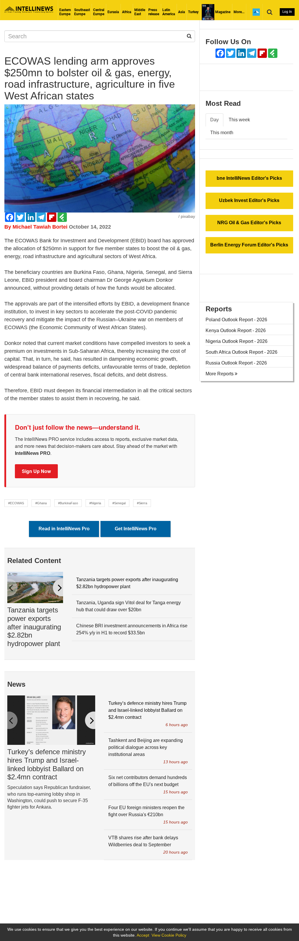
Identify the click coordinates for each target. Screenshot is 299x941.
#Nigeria (95, 503)
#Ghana (41, 503)
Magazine (222, 12)
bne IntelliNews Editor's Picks (249, 178)
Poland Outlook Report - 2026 (236, 319)
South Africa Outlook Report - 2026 (241, 352)
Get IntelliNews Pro (136, 528)
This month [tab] (221, 132)
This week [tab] (239, 119)
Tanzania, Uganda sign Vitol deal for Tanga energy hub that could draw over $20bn (128, 606)
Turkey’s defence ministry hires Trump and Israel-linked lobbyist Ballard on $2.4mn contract (46, 764)
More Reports (220, 373)
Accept (143, 935)
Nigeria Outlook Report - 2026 (236, 341)
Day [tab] (214, 119)
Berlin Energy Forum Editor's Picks (249, 244)
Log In (287, 12)
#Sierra (142, 503)
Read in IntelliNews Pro (64, 528)
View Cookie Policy (169, 935)
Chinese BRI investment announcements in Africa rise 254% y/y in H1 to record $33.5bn (131, 629)
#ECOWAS (16, 503)
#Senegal (119, 503)
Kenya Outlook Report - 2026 (236, 330)
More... (239, 12)
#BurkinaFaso (68, 503)
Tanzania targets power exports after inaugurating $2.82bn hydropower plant (34, 627)
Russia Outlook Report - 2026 (236, 362)
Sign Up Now (36, 471)
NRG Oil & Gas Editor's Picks (249, 222)
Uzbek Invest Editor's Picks (249, 200)
